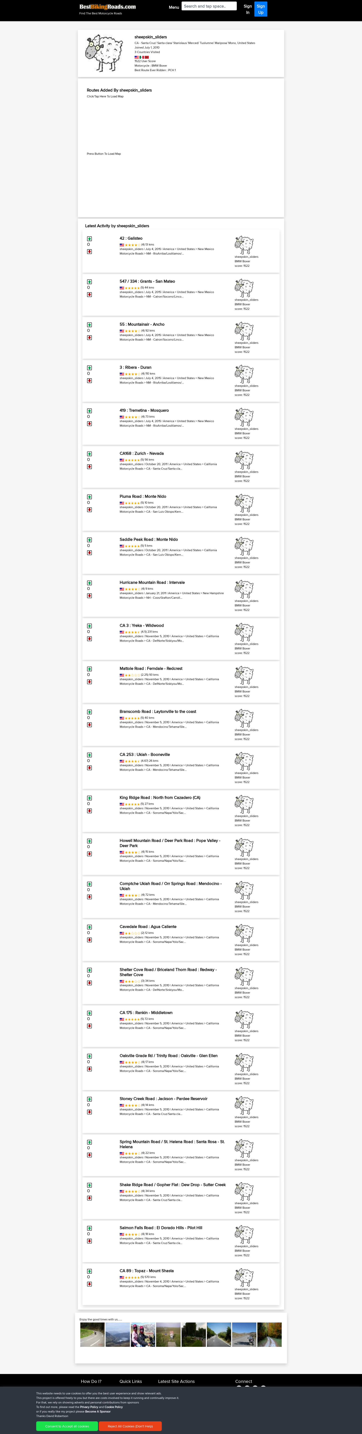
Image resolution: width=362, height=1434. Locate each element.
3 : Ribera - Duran (135, 367)
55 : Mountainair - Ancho (142, 324)
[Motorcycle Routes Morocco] (146, 56)
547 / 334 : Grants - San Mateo (147, 281)
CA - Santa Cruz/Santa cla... (164, 468)
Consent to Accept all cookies (67, 1426)
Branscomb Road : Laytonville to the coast (158, 711)
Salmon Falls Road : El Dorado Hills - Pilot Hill (161, 1228)
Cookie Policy (114, 1407)
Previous (74, 1335)
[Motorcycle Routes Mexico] (141, 56)
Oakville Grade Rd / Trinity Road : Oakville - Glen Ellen (169, 1055)
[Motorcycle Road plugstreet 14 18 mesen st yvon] (168, 1334)
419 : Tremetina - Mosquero (144, 410)
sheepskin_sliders (131, 249)
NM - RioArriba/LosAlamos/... (165, 253)
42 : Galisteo (131, 238)
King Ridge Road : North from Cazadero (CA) (160, 797)
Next (287, 1335)
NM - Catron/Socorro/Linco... (165, 296)
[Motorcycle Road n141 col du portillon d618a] (92, 1334)
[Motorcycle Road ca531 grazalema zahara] (244, 1334)
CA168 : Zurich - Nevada (142, 453)
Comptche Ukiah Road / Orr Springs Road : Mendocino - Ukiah (171, 885)
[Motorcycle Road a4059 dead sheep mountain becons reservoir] (118, 1334)
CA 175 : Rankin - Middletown (146, 1012)
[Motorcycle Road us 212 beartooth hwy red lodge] (143, 1334)
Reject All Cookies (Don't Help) (130, 1426)
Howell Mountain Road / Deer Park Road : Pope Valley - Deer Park (170, 842)
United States (186, 249)
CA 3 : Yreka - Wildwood (142, 625)
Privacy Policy (89, 1407)
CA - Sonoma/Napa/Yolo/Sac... (166, 813)
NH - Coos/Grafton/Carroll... (164, 597)
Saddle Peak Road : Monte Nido (149, 539)
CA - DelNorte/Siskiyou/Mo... (165, 641)
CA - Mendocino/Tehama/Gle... (166, 727)
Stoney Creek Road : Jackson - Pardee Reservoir (163, 1099)
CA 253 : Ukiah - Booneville (145, 754)
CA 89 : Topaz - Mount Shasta (147, 1271)
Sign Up (261, 9)
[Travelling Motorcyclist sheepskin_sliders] (244, 244)
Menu (174, 7)
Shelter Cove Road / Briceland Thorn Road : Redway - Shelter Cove (168, 971)
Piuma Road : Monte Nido (143, 496)
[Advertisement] (181, 125)
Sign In (248, 9)
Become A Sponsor (97, 1411)
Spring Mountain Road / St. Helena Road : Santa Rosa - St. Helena (172, 1144)
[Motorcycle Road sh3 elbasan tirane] (219, 1334)
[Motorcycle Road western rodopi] (269, 1334)
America (168, 249)
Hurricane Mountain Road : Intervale (152, 582)
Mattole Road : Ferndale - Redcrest (151, 668)
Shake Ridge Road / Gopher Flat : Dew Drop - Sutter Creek (173, 1185)
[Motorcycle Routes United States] (137, 56)
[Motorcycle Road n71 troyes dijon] (194, 1334)
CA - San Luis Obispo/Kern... (164, 511)
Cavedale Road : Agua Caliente (148, 926)
